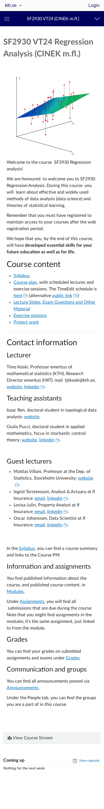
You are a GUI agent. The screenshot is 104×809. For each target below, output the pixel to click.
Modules (15, 591)
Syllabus (22, 276)
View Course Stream (32, 738)
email (40, 498)
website (14, 387)
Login (94, 5)
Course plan (25, 282)
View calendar (89, 760)
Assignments (32, 601)
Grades (73, 658)
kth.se (11, 5)
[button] (53, 18)
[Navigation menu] (98, 18)
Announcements (23, 688)
